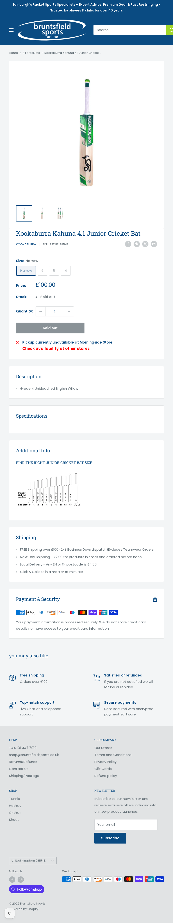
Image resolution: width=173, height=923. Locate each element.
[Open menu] (11, 30)
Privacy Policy (105, 761)
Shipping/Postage (24, 775)
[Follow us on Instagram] (21, 879)
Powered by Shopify (23, 909)
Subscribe (110, 838)
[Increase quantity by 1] (69, 311)
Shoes (14, 819)
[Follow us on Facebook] (12, 879)
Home (13, 53)
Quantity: (24, 311)
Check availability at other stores (56, 348)
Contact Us (18, 768)
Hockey (15, 805)
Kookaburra (26, 244)
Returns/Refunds (23, 761)
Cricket (15, 812)
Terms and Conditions (113, 754)
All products (31, 53)
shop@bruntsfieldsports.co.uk (34, 754)
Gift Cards (103, 768)
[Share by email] (154, 244)
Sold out (50, 328)
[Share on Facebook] (128, 244)
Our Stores (103, 747)
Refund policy (105, 775)
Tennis (14, 798)
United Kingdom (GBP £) (28, 860)
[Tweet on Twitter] (145, 244)
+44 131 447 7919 (22, 747)
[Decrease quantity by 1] (40, 311)
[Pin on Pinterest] (137, 244)
